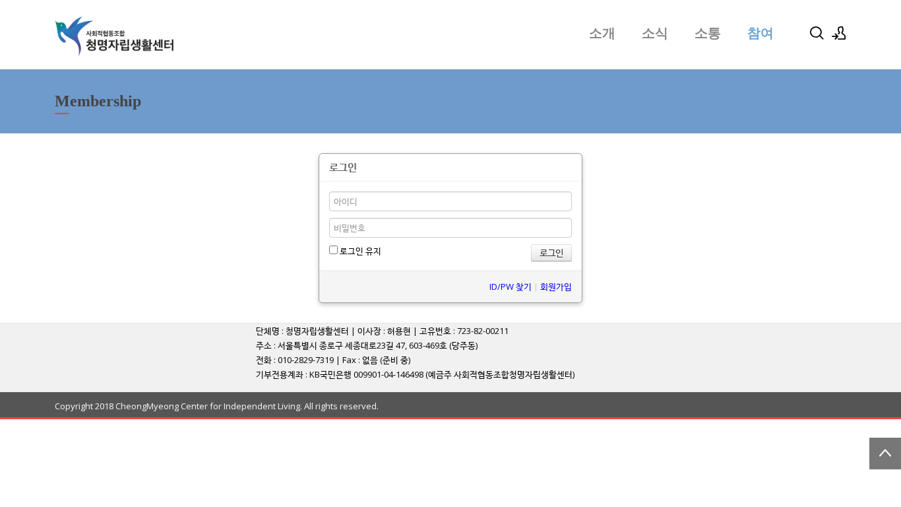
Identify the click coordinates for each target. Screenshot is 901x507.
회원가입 (556, 286)
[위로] (885, 453)
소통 (708, 33)
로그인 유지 (359, 251)
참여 (760, 33)
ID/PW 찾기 (510, 286)
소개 (602, 33)
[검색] (816, 33)
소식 (655, 33)
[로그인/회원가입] (839, 33)
